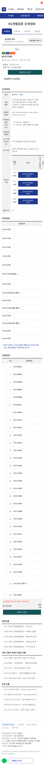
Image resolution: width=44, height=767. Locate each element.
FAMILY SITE (17, 760)
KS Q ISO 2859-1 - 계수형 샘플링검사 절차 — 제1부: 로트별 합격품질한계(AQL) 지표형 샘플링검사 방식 (21, 673)
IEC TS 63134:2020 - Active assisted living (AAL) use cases (21, 689)
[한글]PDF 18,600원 (12, 78)
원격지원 (15, 727)
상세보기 (13, 229)
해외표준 (20, 9)
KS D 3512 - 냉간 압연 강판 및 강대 (17, 668)
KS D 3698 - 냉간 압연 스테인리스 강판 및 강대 (21, 658)
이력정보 (27, 31)
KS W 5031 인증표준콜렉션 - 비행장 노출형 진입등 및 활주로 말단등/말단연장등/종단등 (21, 631)
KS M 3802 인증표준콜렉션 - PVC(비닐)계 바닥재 (21, 646)
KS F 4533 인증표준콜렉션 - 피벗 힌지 (18, 626)
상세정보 (17, 31)
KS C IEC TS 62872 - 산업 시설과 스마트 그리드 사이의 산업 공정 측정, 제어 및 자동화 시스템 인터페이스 (21, 709)
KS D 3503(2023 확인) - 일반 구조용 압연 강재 (21, 678)
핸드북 (30, 9)
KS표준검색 (25, 15)
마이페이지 (35, 3)
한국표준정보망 (13, 3)
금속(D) (14, 94)
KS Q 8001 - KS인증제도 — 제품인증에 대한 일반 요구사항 (21, 663)
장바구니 (41, 3)
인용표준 (37, 31)
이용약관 (20, 724)
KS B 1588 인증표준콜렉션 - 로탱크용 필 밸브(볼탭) (21, 636)
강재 (21, 94)
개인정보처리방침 (8, 724)
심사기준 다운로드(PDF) (27, 175)
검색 (31, 3)
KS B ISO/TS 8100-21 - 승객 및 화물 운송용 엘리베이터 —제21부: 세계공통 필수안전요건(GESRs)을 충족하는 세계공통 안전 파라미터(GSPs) (21, 704)
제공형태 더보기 (35, 40)
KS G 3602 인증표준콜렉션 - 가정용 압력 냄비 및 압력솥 (21, 641)
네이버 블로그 (4, 760)
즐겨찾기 (4, 72)
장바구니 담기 (25, 72)
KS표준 (11, 9)
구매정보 (6, 31)
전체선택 (5, 361)
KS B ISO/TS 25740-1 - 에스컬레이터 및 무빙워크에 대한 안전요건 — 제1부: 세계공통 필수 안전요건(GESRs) (21, 699)
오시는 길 (5, 727)
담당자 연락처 (32, 724)
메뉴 (4, 9)
